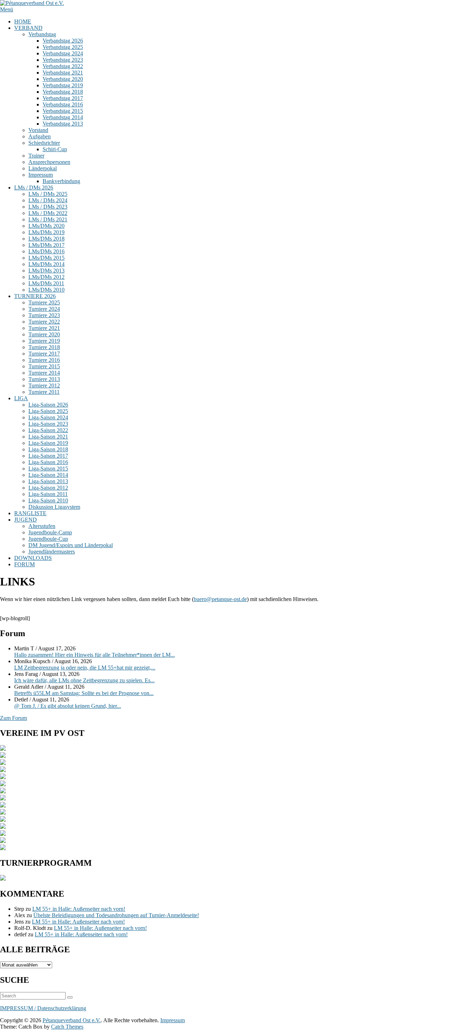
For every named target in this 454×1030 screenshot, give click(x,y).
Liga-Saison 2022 (48, 430)
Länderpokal (42, 168)
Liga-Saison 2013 (48, 481)
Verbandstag (42, 34)
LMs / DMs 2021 (47, 219)
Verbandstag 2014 (63, 117)
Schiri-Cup (55, 149)
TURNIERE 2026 (35, 296)
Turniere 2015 (44, 366)
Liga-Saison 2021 (48, 437)
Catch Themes (67, 1027)
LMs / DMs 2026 (33, 187)
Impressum (40, 175)
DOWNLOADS (33, 558)
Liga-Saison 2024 (48, 417)
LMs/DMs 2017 (46, 245)
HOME (22, 21)
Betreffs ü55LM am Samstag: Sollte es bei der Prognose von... (84, 693)
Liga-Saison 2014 (48, 475)
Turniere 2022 (44, 322)
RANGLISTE (30, 513)
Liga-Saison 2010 (48, 500)
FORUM (24, 564)
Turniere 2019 (44, 341)
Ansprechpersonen (49, 162)
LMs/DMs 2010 (46, 290)
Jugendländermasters (51, 552)
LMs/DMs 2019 (46, 232)
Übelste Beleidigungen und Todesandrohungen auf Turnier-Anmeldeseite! (116, 915)
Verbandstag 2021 (63, 73)
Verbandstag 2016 (63, 104)
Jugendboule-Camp (50, 532)
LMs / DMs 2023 (47, 207)
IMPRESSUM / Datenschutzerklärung (43, 1008)
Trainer (36, 156)
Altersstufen (41, 526)
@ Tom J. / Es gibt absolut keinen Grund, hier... (67, 706)
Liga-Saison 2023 (48, 424)
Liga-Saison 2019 (48, 443)
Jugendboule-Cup (48, 539)
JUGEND (25, 520)
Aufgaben (39, 136)
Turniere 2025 (44, 302)
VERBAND (28, 28)
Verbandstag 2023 (63, 60)
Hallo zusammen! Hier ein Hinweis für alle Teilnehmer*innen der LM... (94, 655)
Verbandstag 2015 (63, 111)
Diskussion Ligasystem (54, 507)
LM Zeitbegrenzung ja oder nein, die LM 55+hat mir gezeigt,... (84, 668)
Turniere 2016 (44, 360)
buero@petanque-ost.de (220, 599)
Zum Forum (13, 718)
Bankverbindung (61, 181)
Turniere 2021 (44, 328)
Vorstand (38, 130)
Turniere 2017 (44, 354)
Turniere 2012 (44, 385)
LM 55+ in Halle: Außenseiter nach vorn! (78, 909)
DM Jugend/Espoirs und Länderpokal (70, 545)
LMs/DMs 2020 (46, 226)
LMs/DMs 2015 (46, 258)
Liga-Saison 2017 (48, 456)
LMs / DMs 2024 (47, 200)
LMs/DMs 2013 (46, 271)
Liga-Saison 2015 (48, 469)
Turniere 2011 (44, 392)
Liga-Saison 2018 (48, 449)
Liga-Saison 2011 (48, 494)
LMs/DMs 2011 (46, 283)
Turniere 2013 (44, 379)
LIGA (21, 398)
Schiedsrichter (44, 143)
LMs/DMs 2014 (46, 264)
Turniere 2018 (44, 347)
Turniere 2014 (44, 373)
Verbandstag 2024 (63, 53)
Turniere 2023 (44, 315)
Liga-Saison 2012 (48, 488)
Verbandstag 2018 (63, 92)
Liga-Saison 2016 (48, 462)
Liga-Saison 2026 (48, 405)
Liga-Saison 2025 (48, 411)
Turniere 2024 (44, 309)
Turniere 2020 (44, 334)
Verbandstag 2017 (63, 98)
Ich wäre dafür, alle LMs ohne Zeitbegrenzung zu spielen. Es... (84, 680)
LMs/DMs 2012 (46, 277)
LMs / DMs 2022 (47, 213)
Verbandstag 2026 (63, 41)
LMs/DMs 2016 (46, 251)
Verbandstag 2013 (63, 124)
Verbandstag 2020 (63, 79)
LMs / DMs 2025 (47, 194)
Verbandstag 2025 (63, 47)
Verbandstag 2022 (63, 66)
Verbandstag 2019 (63, 85)
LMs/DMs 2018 (46, 239)
